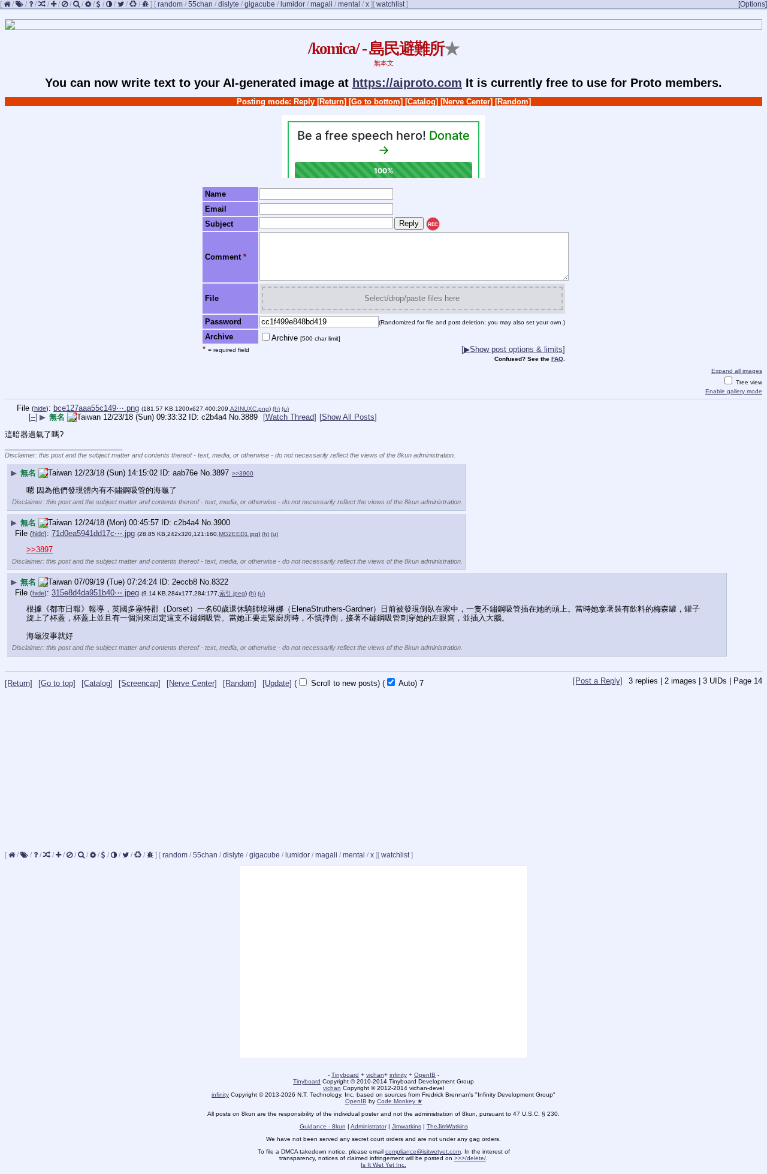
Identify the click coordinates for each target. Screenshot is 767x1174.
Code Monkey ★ (399, 1101)
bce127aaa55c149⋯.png (96, 408)
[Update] (277, 683)
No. (235, 417)
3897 (220, 472)
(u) (285, 408)
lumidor (292, 4)
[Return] (331, 101)
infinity (398, 1074)
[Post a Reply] (598, 680)
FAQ (557, 359)
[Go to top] (57, 683)
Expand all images (736, 371)
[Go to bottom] (376, 101)
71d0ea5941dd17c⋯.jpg (93, 533)
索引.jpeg (232, 593)
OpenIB (425, 1074)
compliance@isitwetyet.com (423, 1151)
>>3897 (39, 549)
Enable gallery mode (733, 391)
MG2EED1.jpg (238, 534)
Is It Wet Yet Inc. (383, 1164)
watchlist (390, 4)
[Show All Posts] (348, 417)
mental (349, 4)
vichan (375, 1074)
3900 (221, 522)
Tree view (748, 382)
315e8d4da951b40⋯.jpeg (95, 592)
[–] (33, 417)
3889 (249, 417)
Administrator (368, 1126)
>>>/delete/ (470, 1158)
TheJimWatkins (447, 1126)
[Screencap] (140, 683)
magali (321, 4)
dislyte (228, 4)
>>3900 (242, 473)
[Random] (513, 101)
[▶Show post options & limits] (513, 349)
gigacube (259, 4)
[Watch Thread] (289, 417)
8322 (220, 581)
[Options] (752, 4)
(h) (276, 408)
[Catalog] (421, 101)
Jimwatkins (406, 1126)
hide (40, 408)
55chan (200, 4)
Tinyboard (345, 1074)
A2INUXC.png (249, 408)
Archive (305, 337)
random (170, 4)
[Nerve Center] (466, 101)
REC (433, 224)
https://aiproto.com (407, 82)
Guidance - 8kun (323, 1126)
